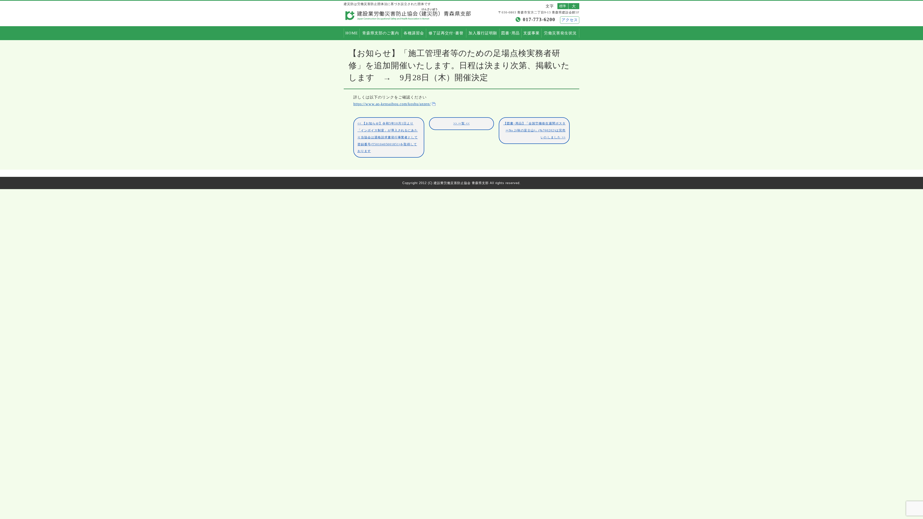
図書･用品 (510, 33)
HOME (351, 33)
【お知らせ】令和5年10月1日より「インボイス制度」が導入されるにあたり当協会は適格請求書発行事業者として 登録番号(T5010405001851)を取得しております (387, 137)
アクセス (569, 20)
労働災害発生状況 (560, 33)
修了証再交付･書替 (446, 33)
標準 (563, 6)
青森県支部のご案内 (380, 33)
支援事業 (531, 33)
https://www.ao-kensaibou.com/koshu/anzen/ (392, 104)
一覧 (461, 123)
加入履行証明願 (482, 33)
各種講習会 (414, 33)
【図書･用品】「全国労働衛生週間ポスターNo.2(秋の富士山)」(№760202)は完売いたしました (534, 130)
